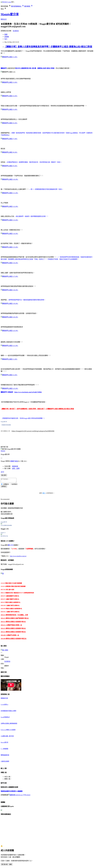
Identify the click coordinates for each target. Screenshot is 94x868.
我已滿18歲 (4, 864)
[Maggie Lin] (1, 534)
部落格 (6, 36)
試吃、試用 (15, 468)
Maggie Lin (3, 532)
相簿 (5, 34)
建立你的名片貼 (4, 536)
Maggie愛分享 (10, 14)
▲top (2, 471)
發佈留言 (3, 486)
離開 (10, 864)
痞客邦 (12, 461)
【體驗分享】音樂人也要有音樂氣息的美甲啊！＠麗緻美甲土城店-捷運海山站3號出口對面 (48, 46)
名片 (5, 39)
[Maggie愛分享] (1, 523)
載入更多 (3, 475)
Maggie (3, 451)
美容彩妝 (15, 466)
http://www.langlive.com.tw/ (18, 556)
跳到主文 (4, 19)
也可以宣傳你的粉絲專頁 (6, 525)
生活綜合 (16, 31)
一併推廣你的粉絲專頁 (6, 424)
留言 (16, 461)
